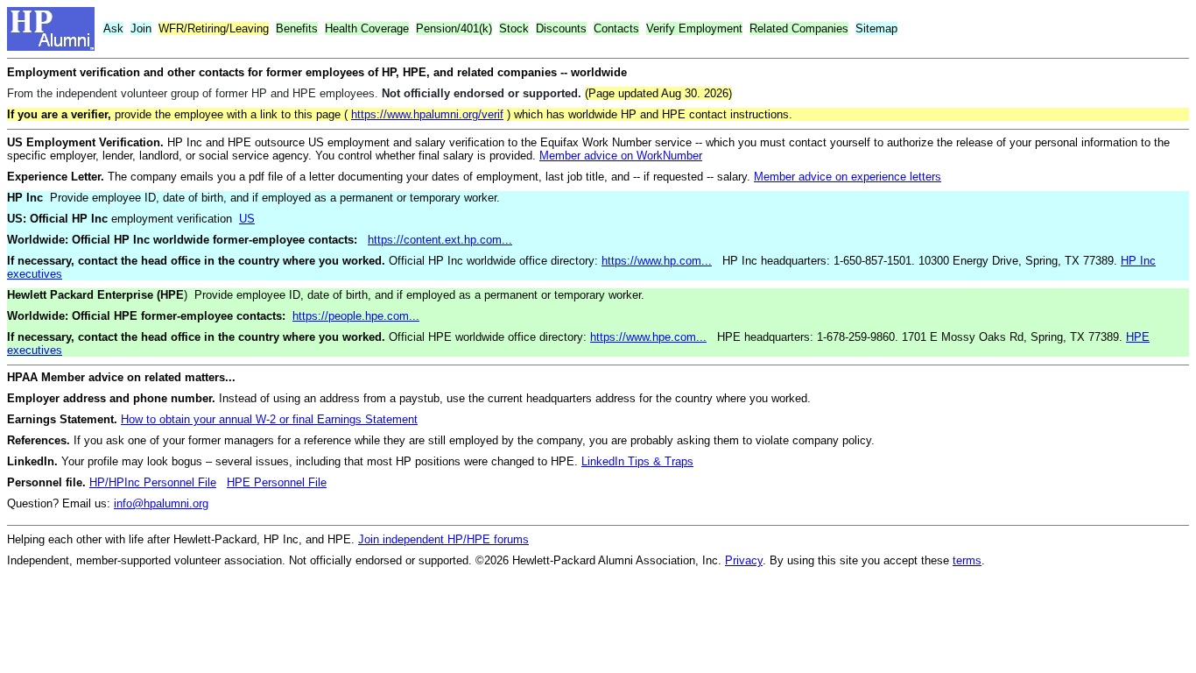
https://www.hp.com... (657, 260)
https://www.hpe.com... (648, 337)
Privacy (744, 560)
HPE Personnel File (277, 482)
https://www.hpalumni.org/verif (427, 114)
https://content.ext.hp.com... (440, 239)
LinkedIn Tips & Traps (637, 461)
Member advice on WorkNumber (620, 155)
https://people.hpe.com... (355, 315)
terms (967, 560)
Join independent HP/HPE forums (443, 539)
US (247, 218)
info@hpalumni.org (161, 503)
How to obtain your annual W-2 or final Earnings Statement (269, 419)
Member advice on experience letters (847, 176)
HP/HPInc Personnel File (152, 482)
